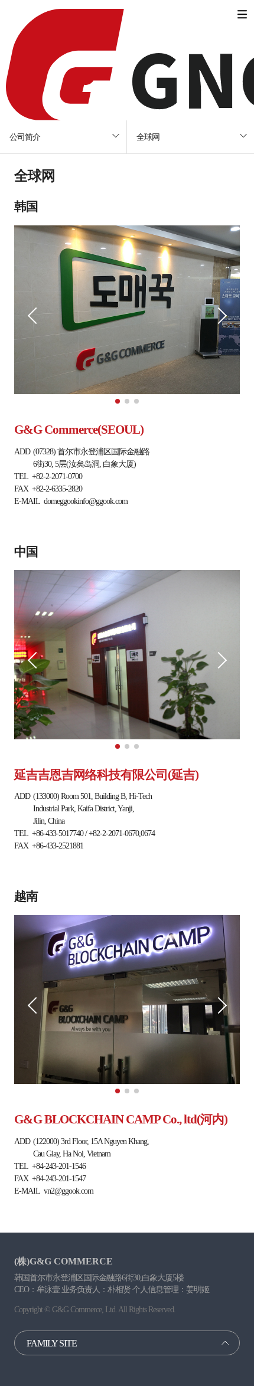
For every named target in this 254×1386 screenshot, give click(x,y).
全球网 (147, 137)
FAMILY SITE (52, 1343)
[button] (117, 401)
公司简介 (24, 137)
